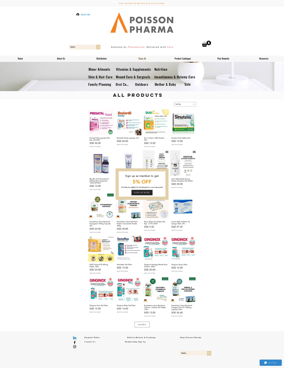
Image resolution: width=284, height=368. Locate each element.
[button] (166, 166)
